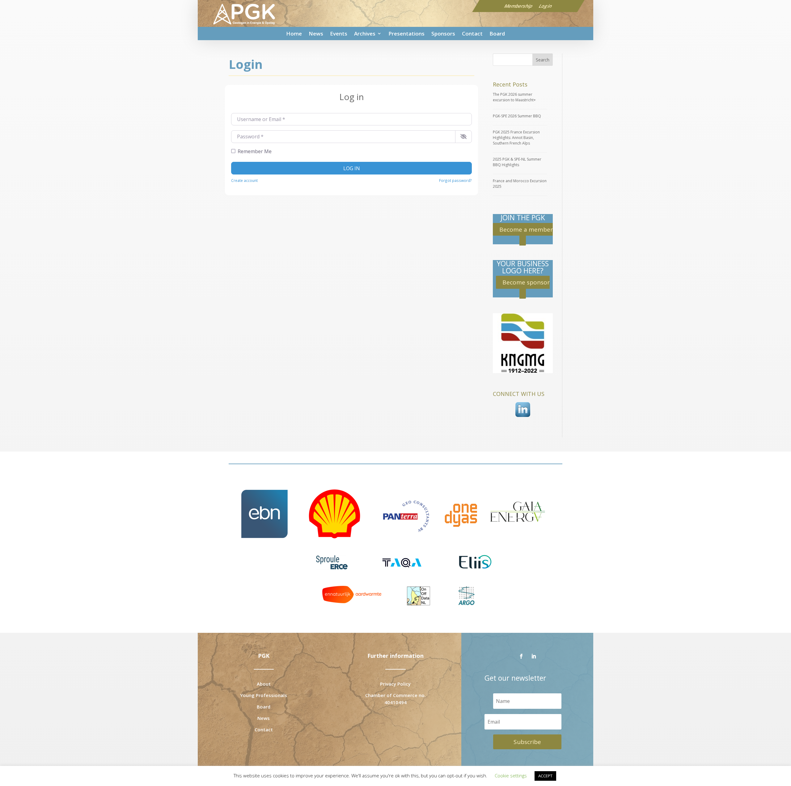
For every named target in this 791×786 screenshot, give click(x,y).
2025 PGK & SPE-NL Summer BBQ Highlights (517, 162)
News (316, 33)
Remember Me (255, 151)
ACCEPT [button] (545, 776)
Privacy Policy (395, 684)
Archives (364, 33)
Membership (519, 6)
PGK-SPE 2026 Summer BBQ (517, 116)
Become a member (526, 229)
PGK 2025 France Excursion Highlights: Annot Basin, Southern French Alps (516, 137)
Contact (472, 33)
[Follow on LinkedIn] (534, 656)
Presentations (406, 33)
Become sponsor (526, 282)
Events (338, 33)
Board (497, 33)
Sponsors (443, 33)
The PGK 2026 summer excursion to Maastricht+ (514, 97)
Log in (351, 168)
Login (546, 6)
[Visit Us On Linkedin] (523, 418)
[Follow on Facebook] (521, 656)
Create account (244, 180)
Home (294, 33)
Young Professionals (263, 695)
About (264, 684)
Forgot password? (455, 180)
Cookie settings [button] (511, 775)
